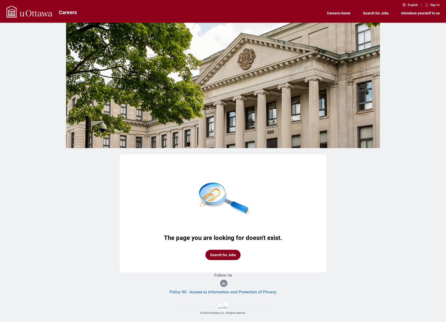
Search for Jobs (376, 13)
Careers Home (339, 13)
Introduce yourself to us (420, 13)
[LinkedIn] (223, 283)
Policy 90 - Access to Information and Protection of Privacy (223, 291)
